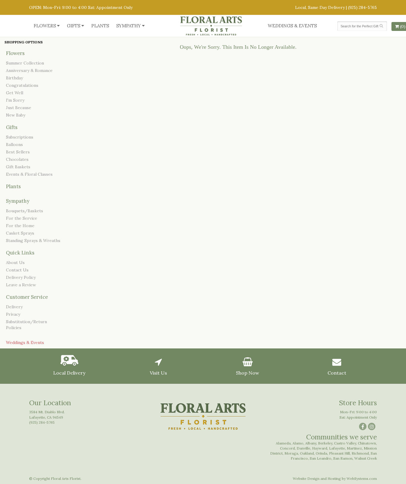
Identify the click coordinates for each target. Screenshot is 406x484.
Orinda (321, 453)
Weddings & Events (292, 26)
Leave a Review (21, 284)
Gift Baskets (18, 166)
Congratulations (22, 85)
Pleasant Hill (339, 453)
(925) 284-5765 (362, 7)
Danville (303, 448)
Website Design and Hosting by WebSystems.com (335, 478)
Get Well (14, 92)
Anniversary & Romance (29, 70)
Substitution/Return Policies (26, 324)
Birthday (14, 78)
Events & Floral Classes (29, 174)
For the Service (21, 218)
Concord (287, 448)
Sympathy (128, 26)
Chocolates (17, 159)
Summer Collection (25, 63)
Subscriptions (19, 137)
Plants (100, 26)
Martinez (354, 448)
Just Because (18, 107)
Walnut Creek (365, 458)
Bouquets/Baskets (24, 210)
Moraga (291, 453)
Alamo (297, 443)
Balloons (14, 144)
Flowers (45, 26)
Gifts (73, 26)
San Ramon (343, 458)
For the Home (20, 225)
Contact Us (17, 270)
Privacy (13, 314)
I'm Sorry (15, 100)
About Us (15, 262)
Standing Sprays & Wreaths (33, 240)
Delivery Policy (21, 277)
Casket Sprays (20, 233)
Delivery (14, 306)
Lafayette (337, 448)
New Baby (15, 115)
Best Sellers (18, 152)
